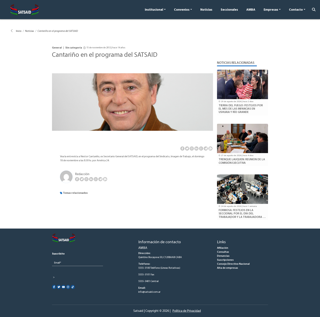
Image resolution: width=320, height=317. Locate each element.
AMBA (250, 9)
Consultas (223, 252)
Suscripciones (225, 260)
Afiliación (222, 248)
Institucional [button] (154, 9)
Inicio (19, 31)
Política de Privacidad (186, 311)
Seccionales (229, 9)
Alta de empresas (227, 268)
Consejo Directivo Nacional (233, 264)
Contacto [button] (296, 9)
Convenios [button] (182, 9)
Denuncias (223, 256)
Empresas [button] (271, 9)
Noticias (206, 9)
